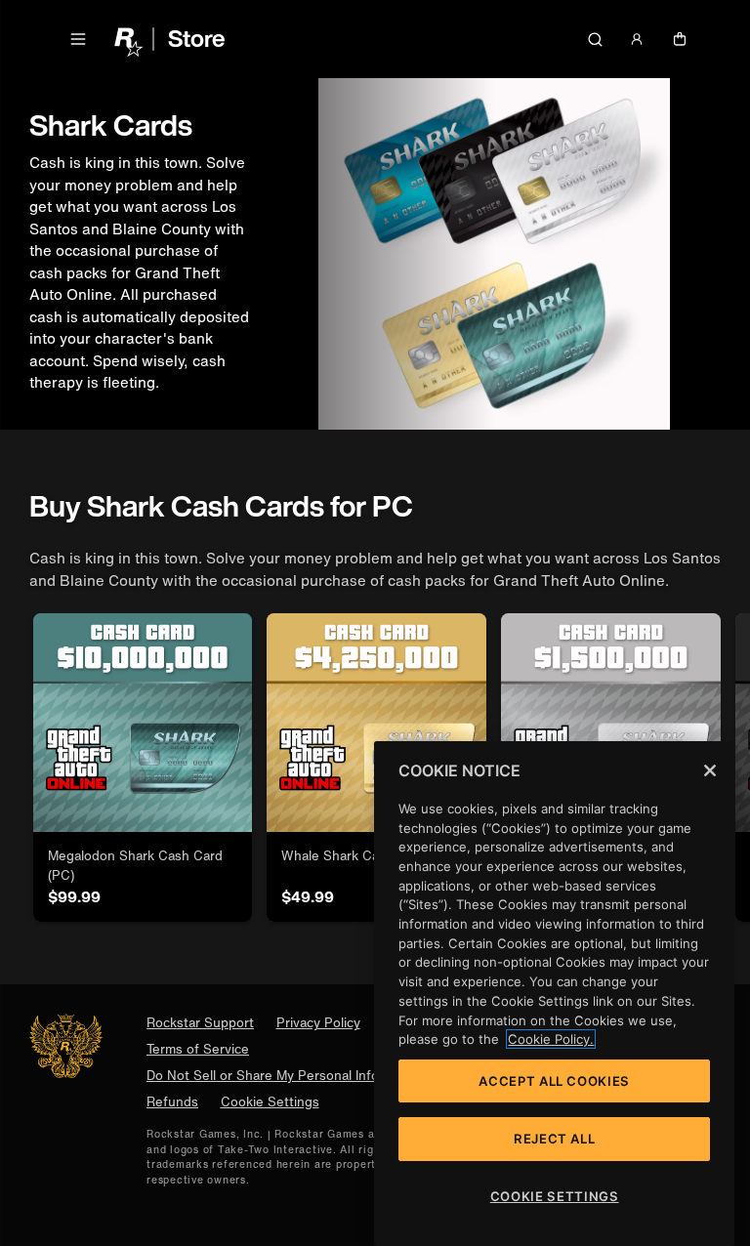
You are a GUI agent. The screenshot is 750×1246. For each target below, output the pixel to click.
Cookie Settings (270, 1102)
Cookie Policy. (551, 1039)
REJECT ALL (555, 1138)
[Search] (594, 39)
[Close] (709, 770)
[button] (78, 39)
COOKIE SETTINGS (554, 1196)
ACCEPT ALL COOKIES (554, 1081)
